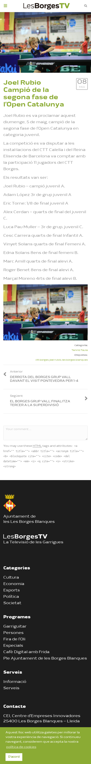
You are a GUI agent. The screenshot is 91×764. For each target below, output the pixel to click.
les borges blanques (75, 360)
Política (11, 597)
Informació (14, 682)
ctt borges (42, 360)
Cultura (11, 578)
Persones (13, 633)
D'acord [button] (14, 757)
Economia (13, 584)
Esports (11, 591)
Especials (13, 646)
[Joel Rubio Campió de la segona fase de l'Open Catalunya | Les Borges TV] (46, 5)
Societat (12, 603)
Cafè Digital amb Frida (26, 652)
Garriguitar (15, 627)
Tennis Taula (80, 350)
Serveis (11, 688)
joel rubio (55, 360)
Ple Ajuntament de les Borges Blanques (45, 659)
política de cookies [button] (21, 747)
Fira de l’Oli (14, 639)
